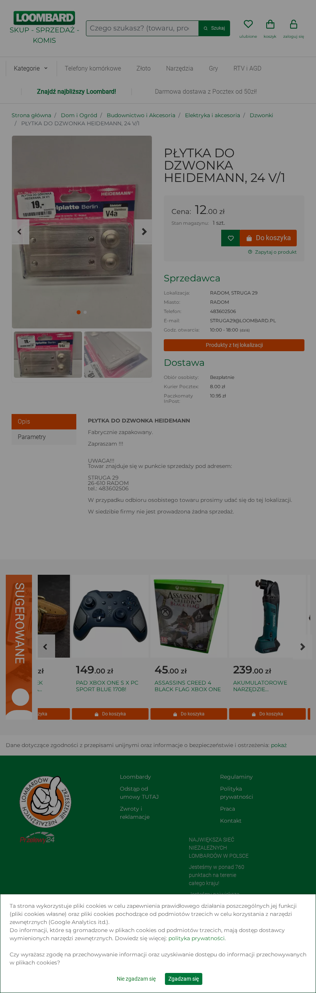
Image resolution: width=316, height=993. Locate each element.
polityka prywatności (196, 938)
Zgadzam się (183, 979)
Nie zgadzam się (136, 979)
